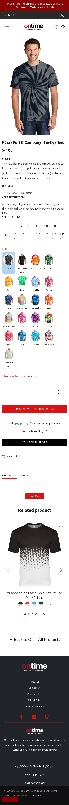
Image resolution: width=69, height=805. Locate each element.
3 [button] (32, 614)
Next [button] (61, 570)
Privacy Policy (34, 694)
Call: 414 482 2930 (34, 774)
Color (4, 249)
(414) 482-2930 (21, 423)
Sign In (62, 15)
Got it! (10, 800)
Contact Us (10, 15)
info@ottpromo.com (34, 782)
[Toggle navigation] (7, 26)
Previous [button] (7, 570)
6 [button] (44, 614)
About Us (34, 681)
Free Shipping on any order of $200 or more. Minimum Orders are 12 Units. (35, 5)
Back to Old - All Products (36, 639)
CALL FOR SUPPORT (34, 442)
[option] (34, 569)
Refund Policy (34, 700)
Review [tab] (26, 475)
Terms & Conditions (34, 706)
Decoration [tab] (9, 475)
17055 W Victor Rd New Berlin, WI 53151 (34, 766)
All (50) (48, 604)
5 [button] (40, 614)
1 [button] (25, 614)
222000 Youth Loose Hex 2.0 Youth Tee (34, 593)
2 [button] (29, 614)
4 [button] (36, 614)
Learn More (34, 496)
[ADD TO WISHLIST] (61, 527)
